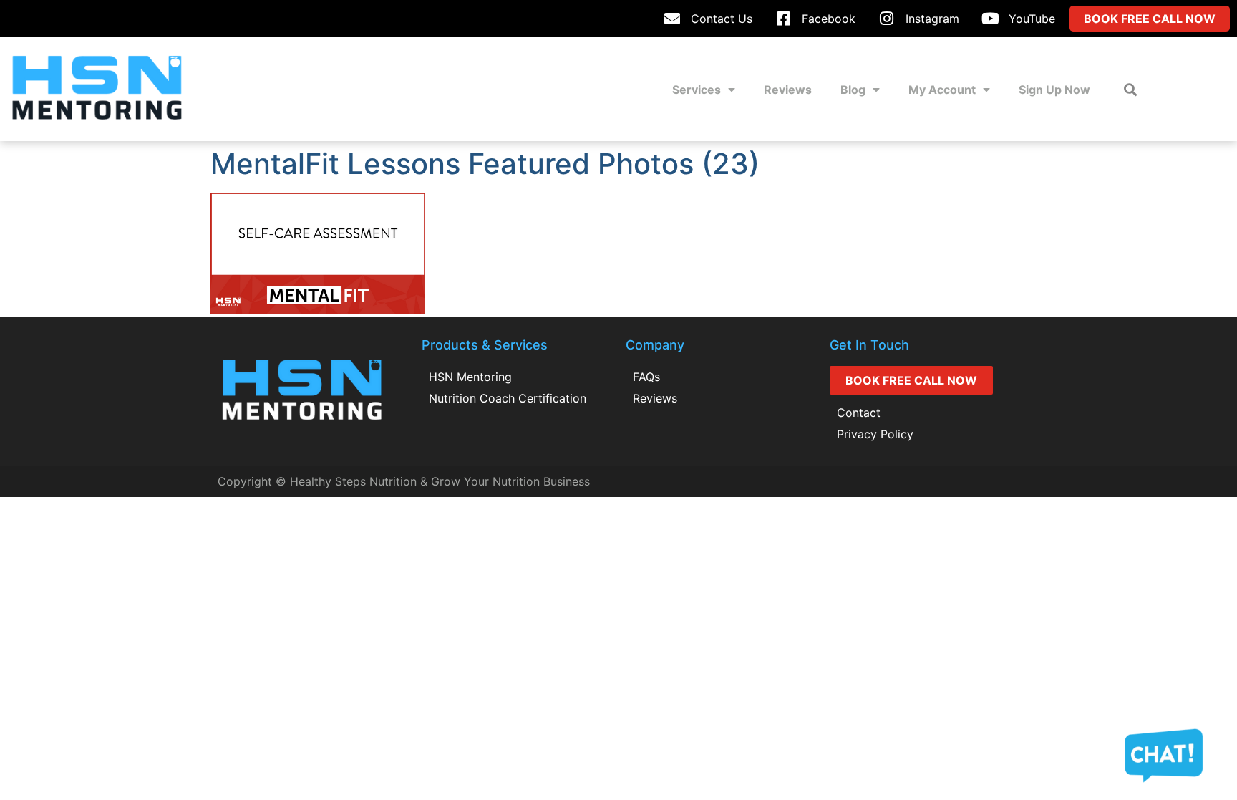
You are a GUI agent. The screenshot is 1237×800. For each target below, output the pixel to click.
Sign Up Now (1054, 89)
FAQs (646, 377)
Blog (852, 89)
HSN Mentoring (470, 377)
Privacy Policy (875, 434)
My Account (942, 89)
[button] (1131, 89)
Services (696, 89)
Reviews (788, 89)
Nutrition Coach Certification (507, 398)
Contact (859, 412)
